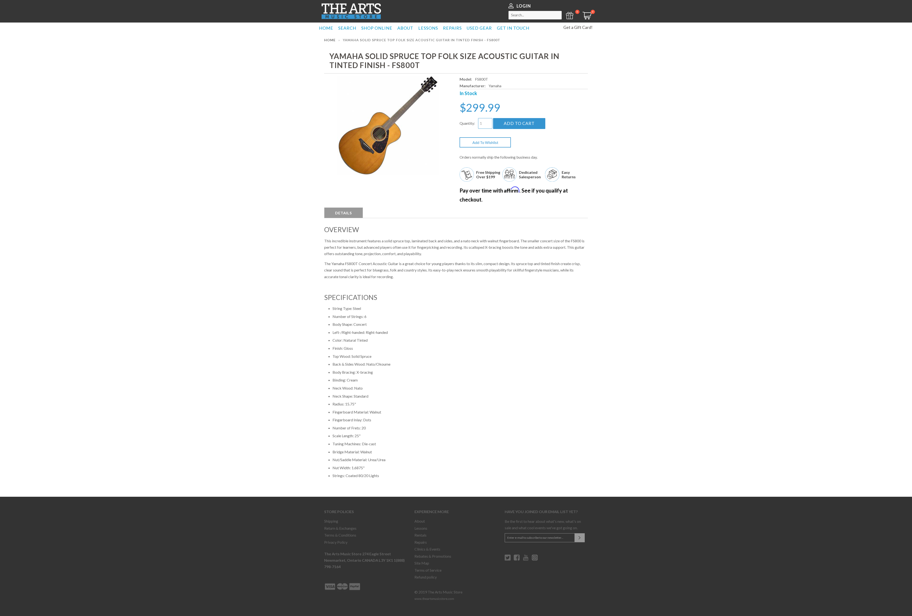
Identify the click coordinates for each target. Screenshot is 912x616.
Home (330, 40)
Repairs (420, 542)
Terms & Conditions (340, 535)
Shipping (331, 521)
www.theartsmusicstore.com (434, 599)
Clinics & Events (427, 549)
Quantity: (467, 123)
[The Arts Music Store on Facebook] (517, 559)
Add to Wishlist (485, 142)
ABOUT (405, 28)
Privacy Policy (335, 542)
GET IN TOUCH (513, 28)
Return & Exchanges (340, 528)
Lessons (420, 528)
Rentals (420, 535)
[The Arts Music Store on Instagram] (535, 559)
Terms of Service (428, 570)
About (419, 521)
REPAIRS (452, 28)
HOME (326, 28)
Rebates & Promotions (432, 556)
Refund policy (425, 577)
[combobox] (535, 15)
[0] (585, 18)
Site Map (421, 563)
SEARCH (347, 28)
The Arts (351, 11)
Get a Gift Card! (578, 27)
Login (524, 6)
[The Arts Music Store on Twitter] (508, 559)
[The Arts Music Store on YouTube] (526, 559)
